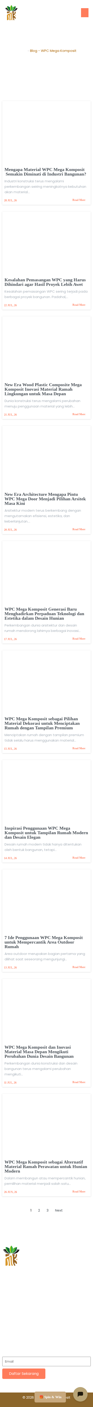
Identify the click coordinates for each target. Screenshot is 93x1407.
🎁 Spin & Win (50, 1397)
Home (21, 50)
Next (59, 1210)
